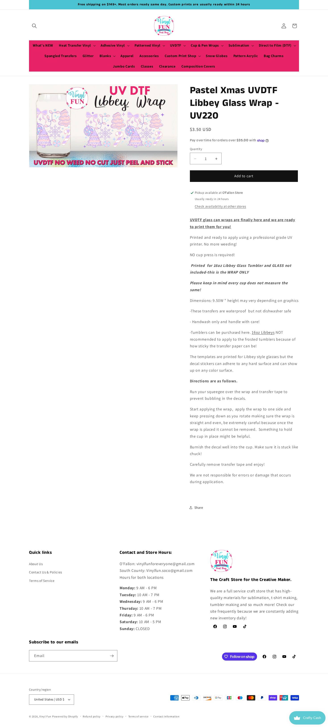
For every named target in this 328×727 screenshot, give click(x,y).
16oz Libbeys (263, 332)
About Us (36, 564)
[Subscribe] (111, 656)
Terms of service (138, 716)
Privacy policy (115, 716)
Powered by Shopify (65, 716)
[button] (34, 26)
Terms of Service (42, 580)
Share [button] (198, 507)
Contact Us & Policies (45, 572)
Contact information (166, 716)
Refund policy (92, 716)
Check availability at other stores (220, 206)
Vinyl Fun (45, 716)
